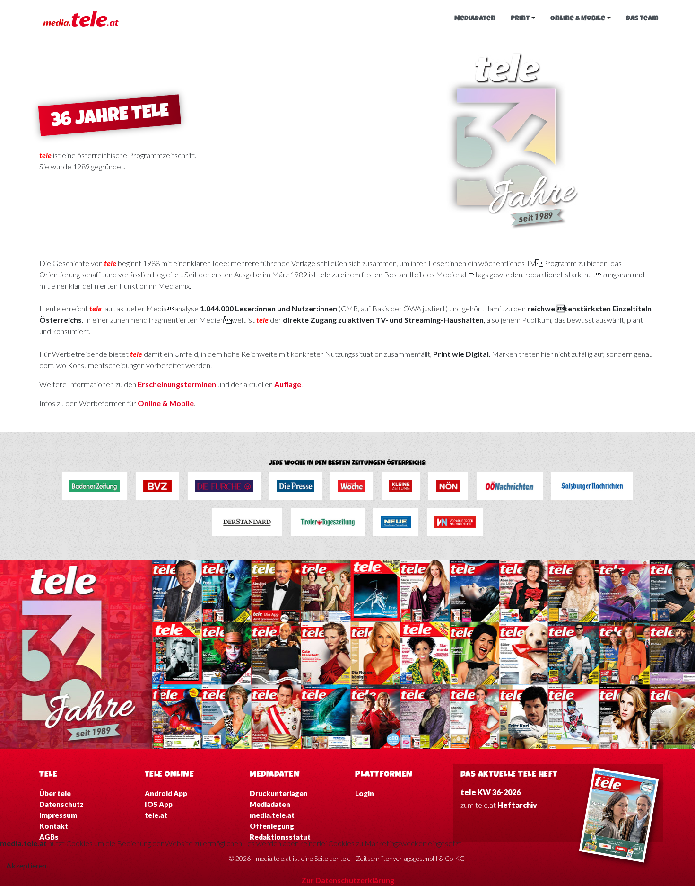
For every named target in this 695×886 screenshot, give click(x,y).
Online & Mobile (166, 403)
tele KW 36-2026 (490, 792)
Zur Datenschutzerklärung (347, 880)
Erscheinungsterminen (177, 384)
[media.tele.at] (81, 17)
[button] (523, 19)
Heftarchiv (517, 804)
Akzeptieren (26, 865)
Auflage (287, 384)
